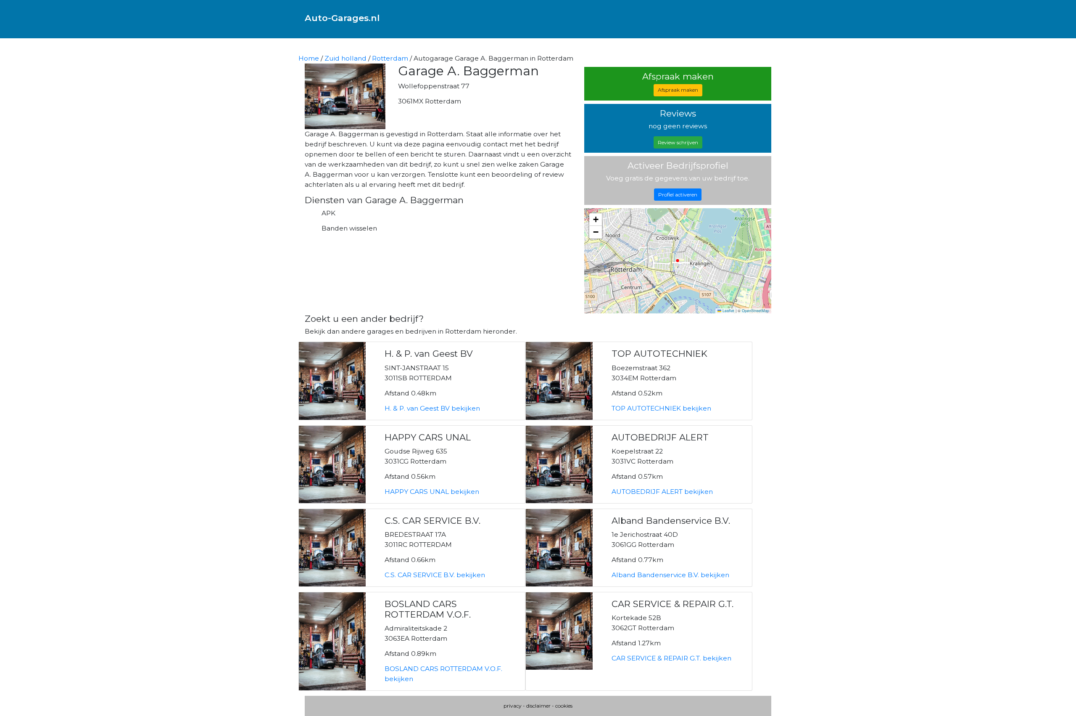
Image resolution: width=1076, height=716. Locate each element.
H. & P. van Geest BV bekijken (432, 408)
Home (308, 58)
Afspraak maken (678, 90)
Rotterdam (390, 58)
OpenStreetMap (755, 310)
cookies (563, 706)
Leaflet (727, 310)
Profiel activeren (677, 194)
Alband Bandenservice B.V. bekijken (670, 575)
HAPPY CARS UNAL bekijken (432, 492)
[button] (595, 219)
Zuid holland (345, 58)
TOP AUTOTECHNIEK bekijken (661, 408)
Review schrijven (678, 142)
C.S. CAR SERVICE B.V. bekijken (435, 575)
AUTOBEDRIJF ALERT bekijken (662, 492)
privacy (513, 706)
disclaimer (538, 706)
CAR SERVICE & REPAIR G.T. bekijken (671, 658)
